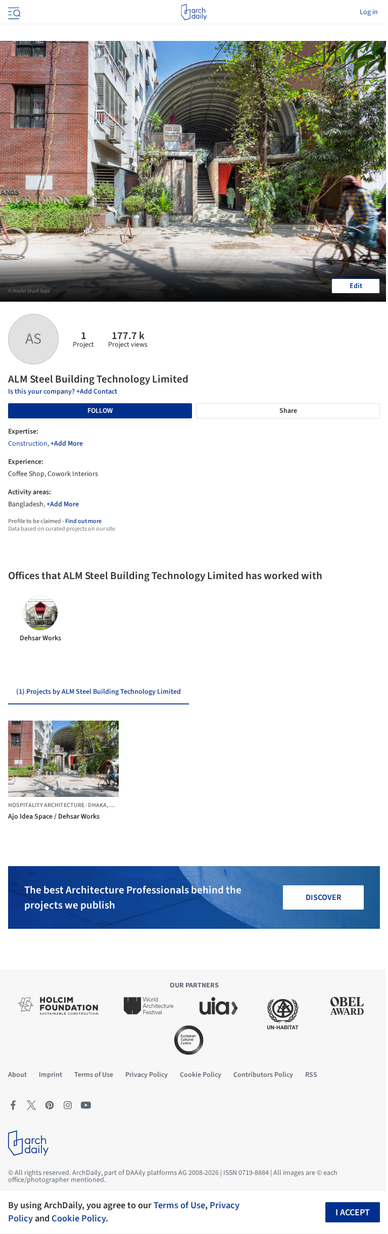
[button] (47, 788)
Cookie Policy (79, 1218)
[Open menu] (13, 12)
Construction (27, 444)
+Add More (67, 444)
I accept (352, 1212)
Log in (369, 12)
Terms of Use (179, 1205)
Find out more (83, 521)
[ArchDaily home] (194, 12)
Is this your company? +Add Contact (62, 391)
